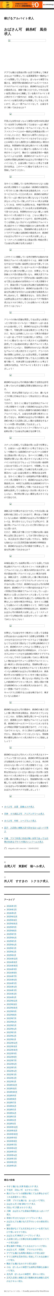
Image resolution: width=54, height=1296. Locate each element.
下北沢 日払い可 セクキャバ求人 (23, 1190)
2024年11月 (12, 962)
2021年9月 (11, 1095)
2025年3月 (11, 948)
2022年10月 (12, 1050)
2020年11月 (12, 1130)
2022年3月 (12, 1074)
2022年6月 (12, 1064)
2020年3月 (12, 1158)
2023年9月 (12, 1011)
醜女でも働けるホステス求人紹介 (22, 1263)
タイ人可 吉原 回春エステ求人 (19, 806)
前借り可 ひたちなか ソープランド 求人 (24, 1218)
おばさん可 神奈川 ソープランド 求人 (23, 1235)
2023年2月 (11, 1036)
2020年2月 (12, 1162)
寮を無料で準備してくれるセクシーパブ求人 (27, 1246)
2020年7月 (12, 1144)
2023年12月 (12, 1001)
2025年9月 (12, 927)
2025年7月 (11, 934)
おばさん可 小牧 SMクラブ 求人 (21, 1204)
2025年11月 (12, 920)
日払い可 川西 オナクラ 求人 (19, 1207)
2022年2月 (12, 1078)
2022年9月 (12, 1053)
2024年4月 (12, 986)
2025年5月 (11, 941)
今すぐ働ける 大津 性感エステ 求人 (22, 1186)
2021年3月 (11, 1116)
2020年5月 (12, 1151)
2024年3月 (12, 990)
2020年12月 (12, 1127)
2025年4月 (12, 944)
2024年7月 (12, 976)
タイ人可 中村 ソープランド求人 (20, 820)
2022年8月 (12, 1057)
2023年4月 (12, 1029)
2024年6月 (12, 979)
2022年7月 (12, 1060)
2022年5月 (12, 1067)
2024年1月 (11, 997)
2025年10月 (12, 923)
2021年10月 (12, 1092)
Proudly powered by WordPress (36, 1291)
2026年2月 (12, 909)
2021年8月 (11, 1099)
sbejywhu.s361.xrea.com (17, 848)
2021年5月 (11, 1109)
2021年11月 (12, 1088)
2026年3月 (12, 906)
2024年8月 (12, 972)
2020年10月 (12, 1134)
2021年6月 (11, 1106)
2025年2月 (11, 951)
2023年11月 (12, 1004)
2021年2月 (11, 1120)
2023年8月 (12, 1015)
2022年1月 (11, 1081)
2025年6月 (12, 937)
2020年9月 (12, 1137)
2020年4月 (12, 1155)
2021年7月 (11, 1102)
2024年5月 (12, 983)
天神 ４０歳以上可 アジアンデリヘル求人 (24, 813)
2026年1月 (11, 913)
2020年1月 (12, 1165)
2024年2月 (12, 993)
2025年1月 (11, 955)
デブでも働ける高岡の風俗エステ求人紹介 (26, 1253)
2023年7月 (11, 1018)
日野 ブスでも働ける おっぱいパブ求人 (26, 1200)
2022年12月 (12, 1043)
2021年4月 (11, 1113)
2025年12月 (12, 916)
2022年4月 (12, 1071)
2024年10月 (12, 965)
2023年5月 (11, 1025)
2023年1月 (11, 1039)
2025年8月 (12, 930)
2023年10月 (12, 1008)
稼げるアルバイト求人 (19, 18)
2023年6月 (12, 1022)
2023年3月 (11, 1032)
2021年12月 (12, 1085)
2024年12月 (12, 958)
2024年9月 (12, 969)
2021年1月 (11, 1123)
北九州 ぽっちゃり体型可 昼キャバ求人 (26, 1274)
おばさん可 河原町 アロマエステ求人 (25, 1249)
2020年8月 (12, 1141)
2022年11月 (12, 1046)
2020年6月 (12, 1148)
